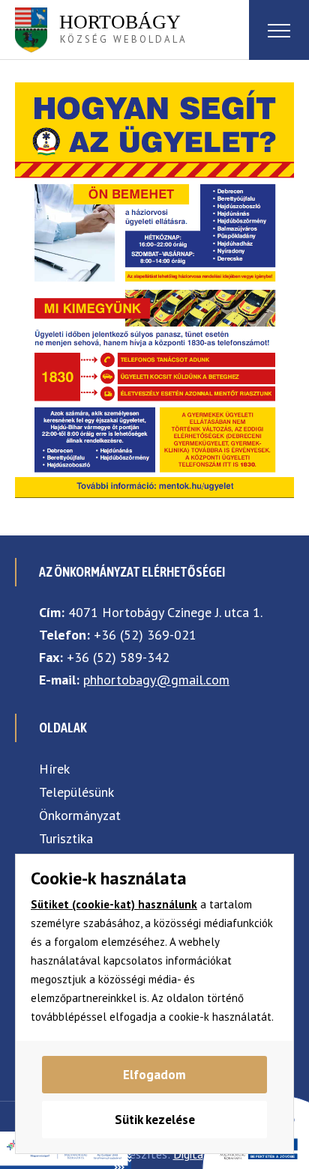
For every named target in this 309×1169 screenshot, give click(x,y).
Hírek (54, 768)
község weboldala (123, 28)
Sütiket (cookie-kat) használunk (114, 904)
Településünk (76, 792)
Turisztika (66, 838)
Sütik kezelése (155, 1119)
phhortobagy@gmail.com (156, 679)
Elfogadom (154, 1074)
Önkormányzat (80, 815)
